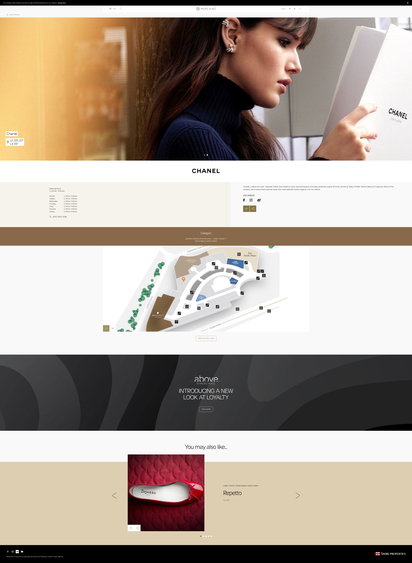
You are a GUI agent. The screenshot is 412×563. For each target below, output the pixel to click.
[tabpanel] (206, 89)
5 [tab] (211, 536)
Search (120, 9)
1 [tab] (204, 155)
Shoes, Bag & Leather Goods (206, 241)
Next (297, 495)
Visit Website (249, 195)
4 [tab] (208, 536)
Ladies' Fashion (219, 239)
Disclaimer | (10, 556)
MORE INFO (62, 3)
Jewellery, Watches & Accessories (198, 239)
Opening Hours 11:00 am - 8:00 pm (57, 190)
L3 (106, 328)
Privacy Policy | (18, 556)
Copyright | (27, 556)
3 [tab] (206, 536)
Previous (114, 495)
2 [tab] (207, 155)
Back (409, 542)
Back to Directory (15, 15)
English (283, 9)
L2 (113, 328)
